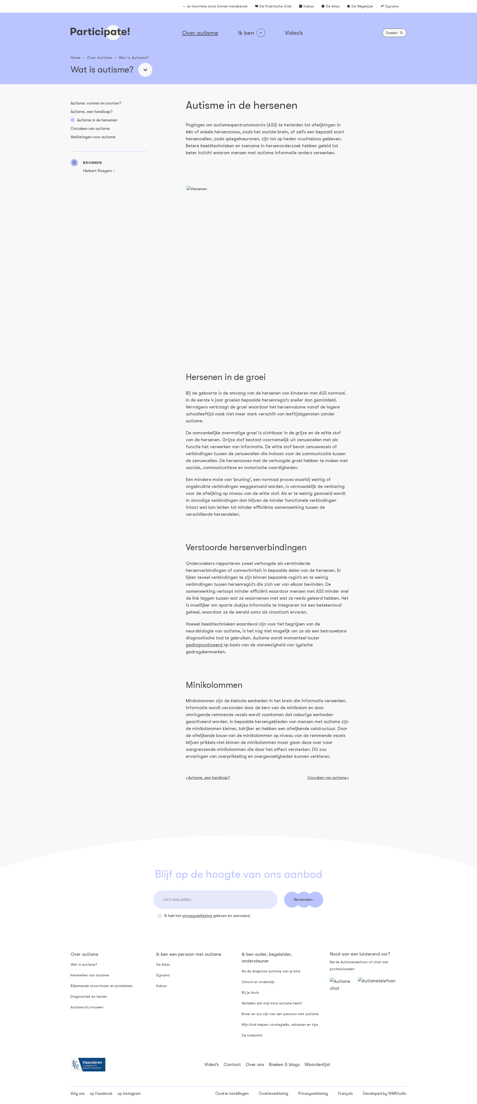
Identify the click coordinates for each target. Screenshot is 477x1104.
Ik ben (246, 32)
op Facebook (101, 1093)
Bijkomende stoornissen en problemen (102, 986)
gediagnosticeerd (205, 644)
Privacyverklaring (313, 1093)
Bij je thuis (250, 992)
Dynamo (392, 6)
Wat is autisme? (84, 964)
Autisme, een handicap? (92, 112)
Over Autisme (99, 58)
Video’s (294, 32)
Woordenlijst (317, 1064)
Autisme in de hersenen (97, 120)
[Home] (100, 32)
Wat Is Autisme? (134, 58)
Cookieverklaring (273, 1093)
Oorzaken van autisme (90, 128)
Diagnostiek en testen (89, 996)
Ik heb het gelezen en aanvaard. (207, 916)
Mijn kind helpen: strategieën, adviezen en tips (280, 1025)
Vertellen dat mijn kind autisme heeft (272, 1003)
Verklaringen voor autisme (93, 137)
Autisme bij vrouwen (87, 1007)
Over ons (255, 1064)
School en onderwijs (258, 982)
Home (76, 58)
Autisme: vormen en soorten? (96, 103)
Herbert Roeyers (97, 171)
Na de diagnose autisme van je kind (271, 971)
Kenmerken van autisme (90, 975)
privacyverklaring (197, 916)
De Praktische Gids (276, 6)
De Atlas (333, 6)
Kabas (309, 6)
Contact (232, 1064)
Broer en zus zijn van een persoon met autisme (280, 1014)
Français (345, 1093)
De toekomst (252, 1035)
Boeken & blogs (284, 1064)
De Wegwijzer (362, 6)
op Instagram (129, 1093)
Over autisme (200, 32)
